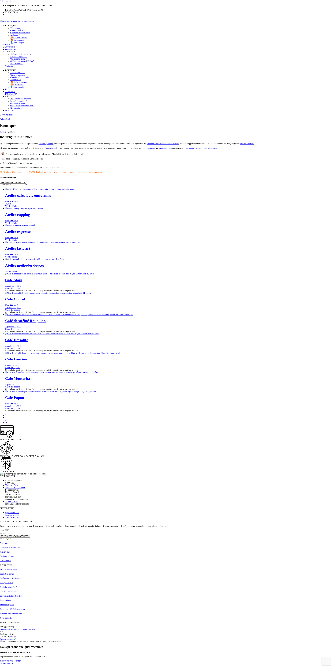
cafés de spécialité (46, 144)
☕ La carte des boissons (20, 54)
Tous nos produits (17, 28)
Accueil (3, 132)
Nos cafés (4, 543)
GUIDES (9, 66)
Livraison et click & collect (11, 596)
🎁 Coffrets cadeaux (18, 37)
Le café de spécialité (18, 56)
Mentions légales (7, 605)
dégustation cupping (193, 148)
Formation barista (7, 574)
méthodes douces (166, 148)
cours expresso (211, 148)
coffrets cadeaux (247, 144)
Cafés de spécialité (17, 30)
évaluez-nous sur (7, 639)
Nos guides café (6, 583)
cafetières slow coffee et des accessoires (163, 144)
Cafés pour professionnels (10, 578)
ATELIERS (10, 47)
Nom (2, 531)
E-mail (3, 533)
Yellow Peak (5, 119)
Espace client (5, 600)
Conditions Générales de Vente (12, 609)
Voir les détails (11, 206)
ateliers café (52, 148)
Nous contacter (16, 63)
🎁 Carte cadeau (17, 40)
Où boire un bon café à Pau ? (22, 61)
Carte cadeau (5, 561)
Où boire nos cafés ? (8, 587)
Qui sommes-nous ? (18, 59)
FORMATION (11, 49)
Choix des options (12, 288)
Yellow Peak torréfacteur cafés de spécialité (17, 629)
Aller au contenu (7, 1)
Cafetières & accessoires (20, 33)
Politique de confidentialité (11, 613)
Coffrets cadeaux (7, 556)
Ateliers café (15, 35)
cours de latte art (148, 148)
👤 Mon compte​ (17, 42)
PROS (7, 45)
